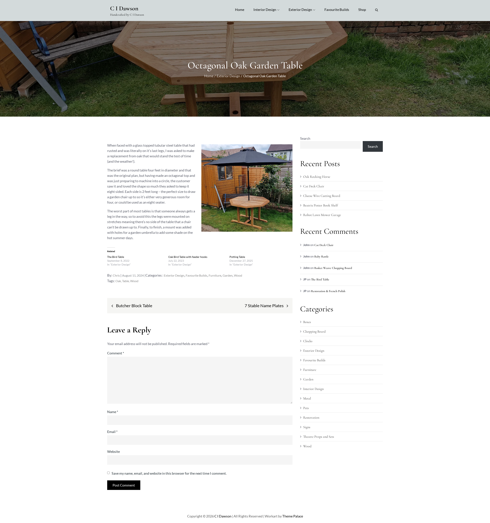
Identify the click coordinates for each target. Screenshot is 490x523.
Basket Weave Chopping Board (333, 268)
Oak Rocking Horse (316, 177)
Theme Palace (292, 516)
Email (112, 432)
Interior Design (264, 9)
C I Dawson (124, 8)
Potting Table (237, 256)
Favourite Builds (336, 9)
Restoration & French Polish (328, 291)
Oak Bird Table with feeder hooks (187, 256)
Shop (362, 9)
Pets (306, 408)
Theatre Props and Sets (318, 436)
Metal (307, 398)
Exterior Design (300, 9)
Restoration (311, 417)
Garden (228, 275)
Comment (115, 353)
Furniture (215, 275)
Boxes (307, 322)
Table (125, 281)
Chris (116, 275)
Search (305, 138)
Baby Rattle (321, 256)
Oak (118, 281)
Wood (238, 275)
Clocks (307, 341)
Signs (306, 427)
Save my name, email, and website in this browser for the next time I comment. (169, 473)
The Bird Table (115, 256)
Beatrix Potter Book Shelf (320, 205)
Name (112, 412)
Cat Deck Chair (313, 186)
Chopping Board (314, 331)
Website (113, 451)
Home (239, 9)
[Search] (376, 9)
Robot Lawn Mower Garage (322, 215)
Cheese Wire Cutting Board (321, 196)
